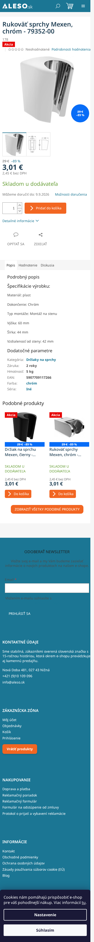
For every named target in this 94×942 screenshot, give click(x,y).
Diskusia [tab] (47, 265)
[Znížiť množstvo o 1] (19, 211)
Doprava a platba (16, 789)
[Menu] (83, 6)
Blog (6, 875)
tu (84, 902)
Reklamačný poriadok (19, 795)
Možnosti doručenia (71, 194)
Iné (29, 389)
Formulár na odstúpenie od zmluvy (30, 807)
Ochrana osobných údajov (23, 863)
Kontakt (8, 851)
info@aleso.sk (13, 682)
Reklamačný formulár (19, 801)
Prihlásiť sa (19, 613)
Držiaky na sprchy (41, 359)
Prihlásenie (11, 738)
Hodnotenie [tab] (28, 265)
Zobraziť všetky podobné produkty (47, 509)
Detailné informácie (18, 221)
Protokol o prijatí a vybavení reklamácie (34, 813)
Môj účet (9, 719)
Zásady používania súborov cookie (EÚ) (33, 869)
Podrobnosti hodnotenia (71, 49)
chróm (31, 383)
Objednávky (11, 725)
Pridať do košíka (48, 208)
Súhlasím (45, 930)
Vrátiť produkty (20, 749)
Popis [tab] (11, 265)
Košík (6, 732)
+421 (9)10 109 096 (17, 676)
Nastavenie (45, 914)
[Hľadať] (58, 6)
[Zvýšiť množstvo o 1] (19, 205)
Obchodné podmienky (20, 857)
